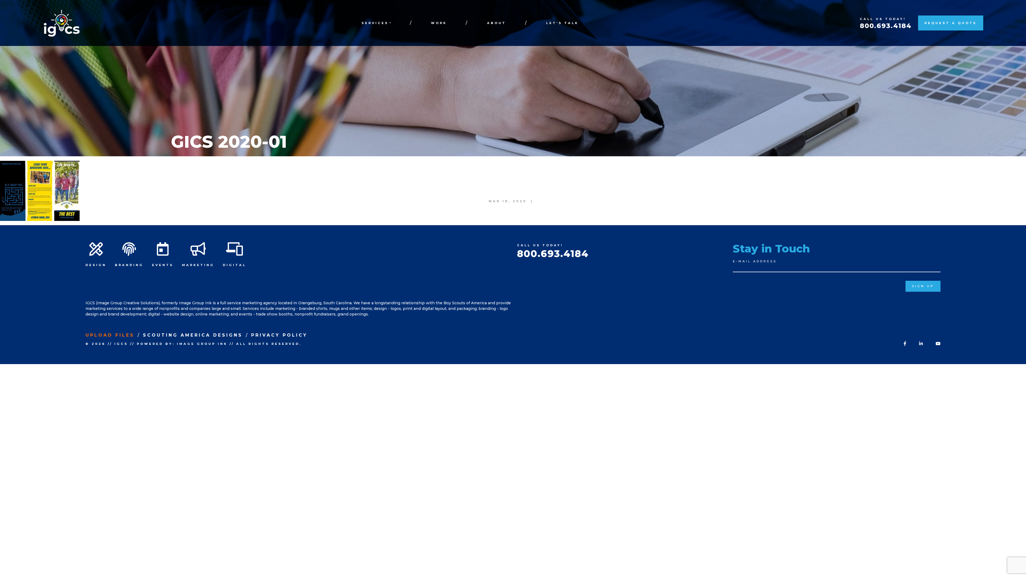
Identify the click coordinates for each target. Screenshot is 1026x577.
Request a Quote (950, 23)
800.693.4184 (886, 26)
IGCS (121, 344)
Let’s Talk (562, 23)
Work (439, 23)
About (496, 23)
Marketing (198, 265)
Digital (234, 265)
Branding (129, 265)
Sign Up (923, 286)
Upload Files (110, 335)
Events (162, 265)
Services (375, 23)
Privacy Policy (279, 335)
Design (96, 265)
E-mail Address (755, 261)
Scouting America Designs (193, 335)
